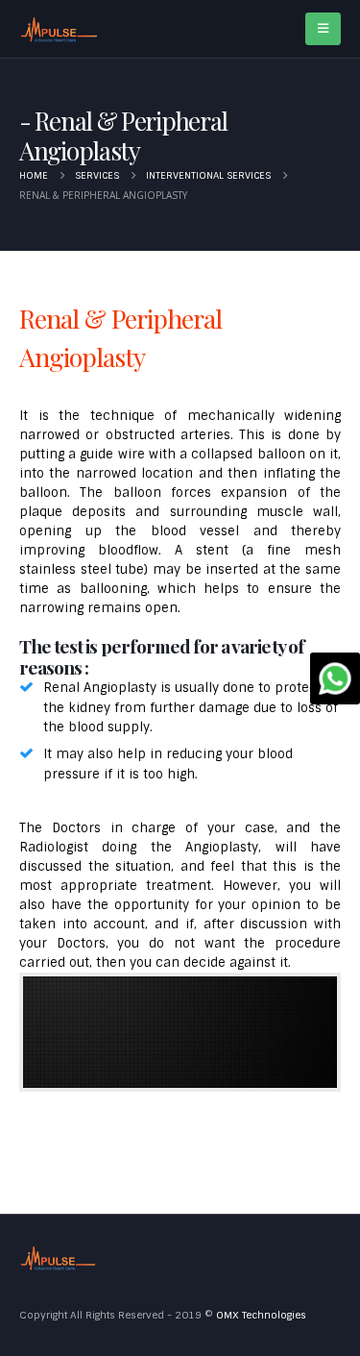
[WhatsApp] (335, 678)
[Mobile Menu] (323, 28)
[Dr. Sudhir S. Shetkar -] (58, 29)
